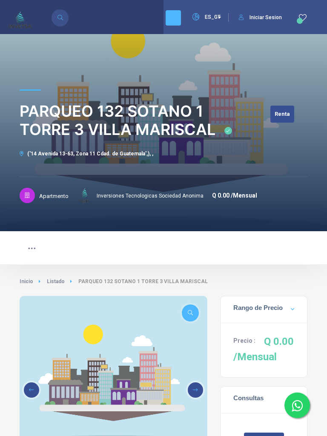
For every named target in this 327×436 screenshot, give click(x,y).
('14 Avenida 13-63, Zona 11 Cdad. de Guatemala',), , (89, 154)
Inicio (26, 281)
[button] (31, 390)
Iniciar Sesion (266, 17)
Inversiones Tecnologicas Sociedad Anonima (150, 196)
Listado (56, 281)
